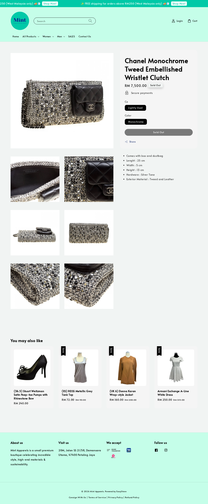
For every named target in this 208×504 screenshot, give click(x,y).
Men (59, 36)
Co (126, 101)
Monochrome (135, 121)
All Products (29, 36)
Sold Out (158, 132)
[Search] (90, 21)
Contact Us (85, 36)
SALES (71, 36)
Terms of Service (97, 497)
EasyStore (121, 491)
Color (128, 115)
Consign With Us (77, 497)
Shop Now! (45, 3)
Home (16, 36)
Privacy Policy (115, 497)
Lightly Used (135, 107)
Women (47, 36)
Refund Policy (132, 497)
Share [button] (132, 141)
